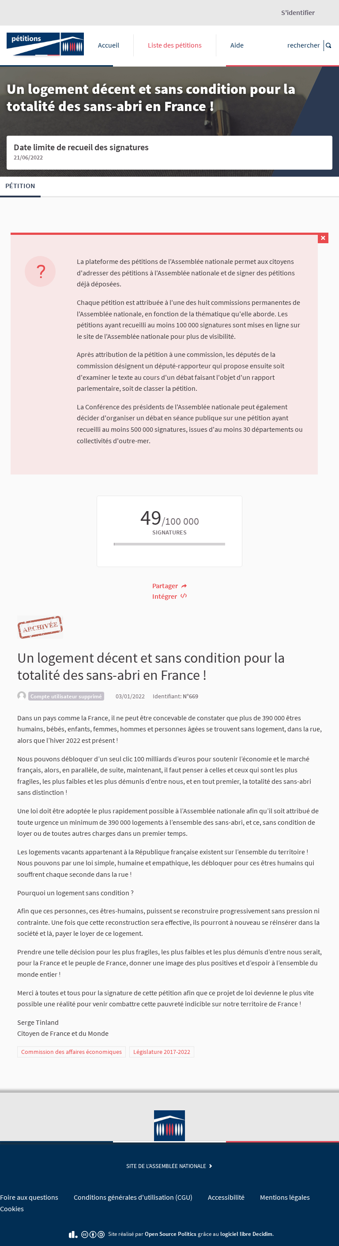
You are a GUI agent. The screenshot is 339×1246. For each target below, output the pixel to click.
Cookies (12, 1208)
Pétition (20, 185)
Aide (237, 45)
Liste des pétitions (175, 45)
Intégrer (165, 596)
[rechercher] (328, 45)
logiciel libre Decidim (246, 1233)
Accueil (108, 45)
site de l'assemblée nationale (167, 1165)
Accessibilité (226, 1197)
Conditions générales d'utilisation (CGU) (133, 1197)
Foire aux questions (29, 1197)
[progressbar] (169, 544)
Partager (165, 585)
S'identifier (298, 12)
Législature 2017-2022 (161, 1052)
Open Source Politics (170, 1233)
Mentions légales (285, 1197)
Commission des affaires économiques (71, 1052)
